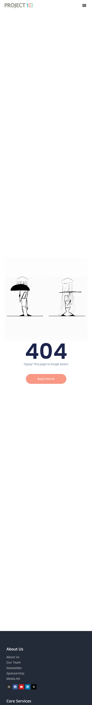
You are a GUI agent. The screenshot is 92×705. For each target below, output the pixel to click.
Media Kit (13, 679)
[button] (84, 5)
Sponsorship (15, 673)
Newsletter (14, 668)
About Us (12, 657)
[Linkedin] (27, 686)
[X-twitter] (33, 686)
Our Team (13, 662)
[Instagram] (9, 686)
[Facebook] (15, 686)
